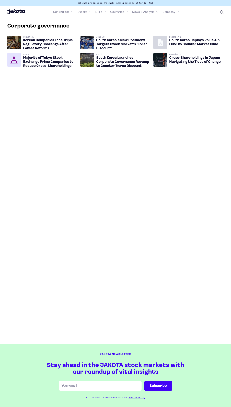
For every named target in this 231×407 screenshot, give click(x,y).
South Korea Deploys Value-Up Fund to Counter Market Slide (194, 42)
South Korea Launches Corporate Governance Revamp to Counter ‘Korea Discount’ (122, 62)
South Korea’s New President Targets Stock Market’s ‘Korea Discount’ (121, 44)
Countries (117, 12)
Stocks (82, 12)
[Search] (222, 12)
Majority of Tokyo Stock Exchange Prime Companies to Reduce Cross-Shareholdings (48, 62)
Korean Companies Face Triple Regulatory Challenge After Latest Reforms (48, 44)
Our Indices (61, 12)
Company (169, 12)
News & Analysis (143, 12)
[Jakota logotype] (16, 13)
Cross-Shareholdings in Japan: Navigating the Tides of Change (195, 60)
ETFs (98, 12)
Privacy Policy (137, 398)
